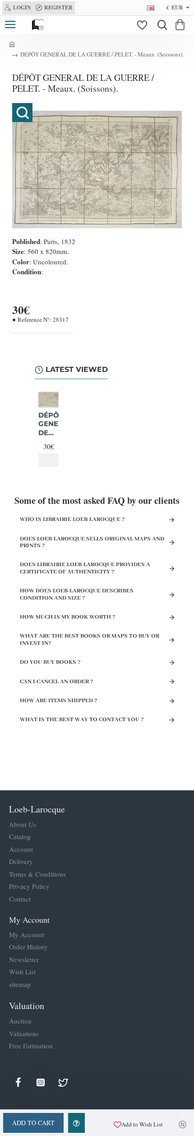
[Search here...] (160, 25)
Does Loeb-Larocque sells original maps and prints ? (92, 542)
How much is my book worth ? (67, 617)
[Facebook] (18, 1082)
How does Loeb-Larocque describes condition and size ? (77, 594)
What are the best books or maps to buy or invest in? (89, 639)
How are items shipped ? (58, 700)
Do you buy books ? (50, 662)
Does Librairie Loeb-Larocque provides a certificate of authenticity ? (85, 568)
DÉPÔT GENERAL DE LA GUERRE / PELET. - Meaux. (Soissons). (48, 424)
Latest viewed (77, 369)
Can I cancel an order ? (56, 681)
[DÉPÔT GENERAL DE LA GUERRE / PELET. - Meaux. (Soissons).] (48, 400)
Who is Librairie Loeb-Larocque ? (72, 519)
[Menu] (10, 25)
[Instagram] (41, 1082)
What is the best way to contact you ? (81, 719)
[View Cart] (181, 25)
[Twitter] (63, 1082)
